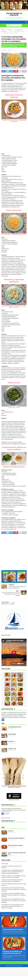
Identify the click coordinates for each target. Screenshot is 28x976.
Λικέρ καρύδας (12, 734)
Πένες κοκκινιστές (14, 210)
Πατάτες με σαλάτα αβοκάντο (16, 838)
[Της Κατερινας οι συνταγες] (14, 10)
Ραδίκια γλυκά (14, 382)
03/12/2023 (11, 855)
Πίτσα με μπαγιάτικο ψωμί (15, 845)
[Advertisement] (14, 138)
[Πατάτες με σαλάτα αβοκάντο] (4, 839)
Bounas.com (4, 635)
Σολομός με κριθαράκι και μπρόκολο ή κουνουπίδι (12, 952)
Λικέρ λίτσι (11, 741)
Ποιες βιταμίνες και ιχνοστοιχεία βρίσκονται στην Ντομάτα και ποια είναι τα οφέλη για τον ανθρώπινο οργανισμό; (13, 900)
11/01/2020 (11, 743)
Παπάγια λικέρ (12, 748)
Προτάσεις (9, 29)
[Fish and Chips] (7, 675)
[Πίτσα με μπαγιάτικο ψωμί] (4, 847)
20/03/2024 (11, 832)
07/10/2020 (11, 728)
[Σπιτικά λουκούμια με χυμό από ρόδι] (4, 854)
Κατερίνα (11, 50)
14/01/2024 (11, 839)
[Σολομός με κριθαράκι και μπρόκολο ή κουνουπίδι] (14, 943)
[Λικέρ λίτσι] (4, 743)
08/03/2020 (11, 735)
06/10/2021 (5, 50)
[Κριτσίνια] (4, 832)
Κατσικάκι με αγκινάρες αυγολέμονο (14, 280)
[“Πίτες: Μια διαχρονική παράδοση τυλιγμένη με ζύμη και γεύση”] (20, 679)
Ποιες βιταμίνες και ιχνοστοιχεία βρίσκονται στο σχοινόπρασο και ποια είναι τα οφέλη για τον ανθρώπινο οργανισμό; (12, 906)
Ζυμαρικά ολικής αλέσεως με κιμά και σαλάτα (14, 448)
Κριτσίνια (11, 831)
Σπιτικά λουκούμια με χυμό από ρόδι (16, 853)
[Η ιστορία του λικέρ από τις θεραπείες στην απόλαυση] (14, 675)
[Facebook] (3, 719)
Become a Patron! (5, 818)
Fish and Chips (4, 863)
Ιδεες (3, 827)
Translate (12, 603)
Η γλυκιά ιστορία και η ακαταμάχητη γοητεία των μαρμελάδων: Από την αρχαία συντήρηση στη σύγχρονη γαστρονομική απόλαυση (12, 871)
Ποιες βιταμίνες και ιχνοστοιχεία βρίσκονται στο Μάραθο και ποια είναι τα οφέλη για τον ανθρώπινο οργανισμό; (13, 895)
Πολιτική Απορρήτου (6, 914)
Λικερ (3, 723)
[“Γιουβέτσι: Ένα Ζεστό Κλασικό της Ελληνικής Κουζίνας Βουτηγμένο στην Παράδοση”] (14, 679)
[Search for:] (14, 25)
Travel (8, 635)
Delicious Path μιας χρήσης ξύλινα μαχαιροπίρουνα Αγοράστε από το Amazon (14, 786)
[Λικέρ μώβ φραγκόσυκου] (4, 728)
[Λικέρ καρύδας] (4, 735)
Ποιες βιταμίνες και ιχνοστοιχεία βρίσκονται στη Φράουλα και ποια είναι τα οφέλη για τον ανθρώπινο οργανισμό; (13, 889)
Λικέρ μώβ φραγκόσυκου (14, 727)
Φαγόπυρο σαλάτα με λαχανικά (14, 96)
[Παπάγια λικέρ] (4, 750)
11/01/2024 (11, 847)
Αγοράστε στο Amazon (14, 799)
